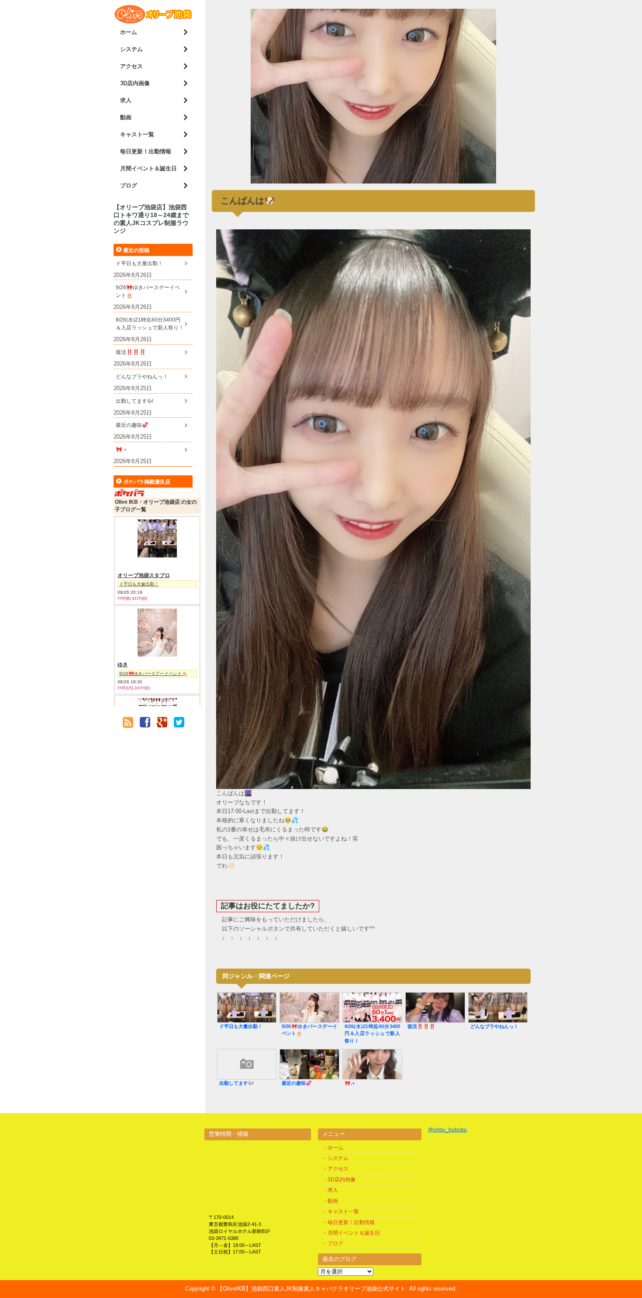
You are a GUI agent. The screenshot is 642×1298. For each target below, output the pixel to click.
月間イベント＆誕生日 (148, 168)
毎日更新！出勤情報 (145, 151)
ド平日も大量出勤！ (139, 263)
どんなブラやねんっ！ (142, 377)
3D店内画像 (135, 83)
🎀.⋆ (121, 450)
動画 (125, 117)
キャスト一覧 (137, 134)
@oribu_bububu (447, 1129)
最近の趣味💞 (132, 425)
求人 (125, 100)
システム (131, 49)
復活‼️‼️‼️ (131, 352)
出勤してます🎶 (135, 401)
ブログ (128, 185)
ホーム (128, 32)
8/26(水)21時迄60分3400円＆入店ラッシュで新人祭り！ (150, 324)
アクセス (131, 66)
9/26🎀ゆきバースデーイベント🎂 (148, 291)
